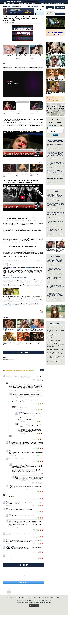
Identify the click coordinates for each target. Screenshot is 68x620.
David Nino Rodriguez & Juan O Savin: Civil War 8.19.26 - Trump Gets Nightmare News (55, 290)
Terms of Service (34, 597)
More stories (18, 13)
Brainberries (4, 113)
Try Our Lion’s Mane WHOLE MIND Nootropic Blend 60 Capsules (15, 277)
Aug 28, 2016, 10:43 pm (9, 536)
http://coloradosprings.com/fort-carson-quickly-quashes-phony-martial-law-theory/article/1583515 (26, 396)
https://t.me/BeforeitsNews (51, 112)
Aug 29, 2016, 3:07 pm (21, 433)
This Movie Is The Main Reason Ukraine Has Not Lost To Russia (9, 174)
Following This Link (7, 305)
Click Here (12, 267)
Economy (12, 3)
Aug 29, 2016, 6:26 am (18, 409)
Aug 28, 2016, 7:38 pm (15, 473)
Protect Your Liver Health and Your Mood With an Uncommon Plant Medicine (55, 327)
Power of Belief (27, 3)
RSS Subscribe (53, 597)
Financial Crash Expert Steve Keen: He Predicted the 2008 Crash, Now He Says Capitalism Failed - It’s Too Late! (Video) (54, 195)
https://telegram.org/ (60, 108)
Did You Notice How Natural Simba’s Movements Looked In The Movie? (9, 343)
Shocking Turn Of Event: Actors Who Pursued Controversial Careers (36, 330)
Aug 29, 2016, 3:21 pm (9, 543)
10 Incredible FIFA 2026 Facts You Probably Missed (35, 111)
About (8, 597)
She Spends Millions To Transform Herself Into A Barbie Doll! (22, 174)
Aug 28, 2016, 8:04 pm (12, 491)
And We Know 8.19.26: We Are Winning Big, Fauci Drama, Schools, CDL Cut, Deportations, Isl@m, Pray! (55, 163)
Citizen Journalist (28, 267)
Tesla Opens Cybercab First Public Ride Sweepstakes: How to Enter (54, 335)
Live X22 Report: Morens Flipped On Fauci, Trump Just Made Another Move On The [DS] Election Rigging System (55, 182)
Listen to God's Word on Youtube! (55, 32)
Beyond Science (21, 3)
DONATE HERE (50, 8)
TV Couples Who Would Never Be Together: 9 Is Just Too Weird (55, 93)
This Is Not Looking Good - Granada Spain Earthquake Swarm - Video (55, 230)
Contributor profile (13, 13)
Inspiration (40, 3)
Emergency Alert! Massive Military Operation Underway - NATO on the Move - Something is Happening (55, 234)
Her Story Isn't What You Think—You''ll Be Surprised (55, 318)
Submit (55, 134)
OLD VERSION (60, 7)
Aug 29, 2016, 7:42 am (12, 517)
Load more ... (23, 582)
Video (46, 3)
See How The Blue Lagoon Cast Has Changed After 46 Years (23, 330)
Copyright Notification (44, 597)
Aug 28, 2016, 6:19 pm (12, 455)
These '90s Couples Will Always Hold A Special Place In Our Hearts (23, 343)
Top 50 (48, 3)
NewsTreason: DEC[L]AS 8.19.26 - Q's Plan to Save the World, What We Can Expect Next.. (55, 175)
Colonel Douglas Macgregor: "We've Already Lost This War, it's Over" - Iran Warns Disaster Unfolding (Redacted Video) (55, 204)
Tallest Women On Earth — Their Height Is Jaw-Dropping (9, 111)
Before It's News (14, 1)
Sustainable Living (34, 3)
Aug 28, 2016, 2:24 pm (12, 390)
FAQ (20, 597)
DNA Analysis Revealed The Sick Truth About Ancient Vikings (55, 54)
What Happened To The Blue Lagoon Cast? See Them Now (55, 67)
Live (43, 3)
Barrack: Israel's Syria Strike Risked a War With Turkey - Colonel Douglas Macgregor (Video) (55, 209)
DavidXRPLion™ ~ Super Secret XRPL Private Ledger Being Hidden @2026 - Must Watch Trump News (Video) (55, 171)
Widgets (59, 597)
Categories (62, 3)
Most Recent (53, 3)
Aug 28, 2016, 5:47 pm (9, 505)
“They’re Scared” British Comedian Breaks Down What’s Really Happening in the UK (55, 353)
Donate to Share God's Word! (55, 34)
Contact (24, 597)
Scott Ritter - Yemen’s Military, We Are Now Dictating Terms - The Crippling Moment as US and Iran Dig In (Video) (55, 282)
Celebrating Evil (50, 337)
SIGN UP (50, 125)
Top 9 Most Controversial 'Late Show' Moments (22, 111)
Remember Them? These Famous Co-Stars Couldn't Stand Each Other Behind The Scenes (55, 80)
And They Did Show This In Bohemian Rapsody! (35, 174)
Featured (8, 3)
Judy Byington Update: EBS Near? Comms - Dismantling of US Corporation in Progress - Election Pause (55, 149)
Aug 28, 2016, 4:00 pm (9, 498)
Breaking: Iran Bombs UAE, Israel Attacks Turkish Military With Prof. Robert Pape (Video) (55, 299)
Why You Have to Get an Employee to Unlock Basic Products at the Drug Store (55, 357)
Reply (34, 390)
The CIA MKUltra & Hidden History (53, 340)
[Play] (55, 22)
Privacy (28, 597)
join (8, 263)
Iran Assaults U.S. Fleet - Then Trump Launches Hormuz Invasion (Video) (54, 278)
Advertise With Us (14, 597)
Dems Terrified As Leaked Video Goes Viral (55, 178)
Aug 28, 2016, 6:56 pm (15, 403)
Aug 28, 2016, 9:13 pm (9, 511)
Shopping (57, 3)
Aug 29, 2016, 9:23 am (21, 421)
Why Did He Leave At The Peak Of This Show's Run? (60, 250)
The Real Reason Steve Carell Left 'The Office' (50, 250)
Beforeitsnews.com (11, 6)
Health (16, 3)
